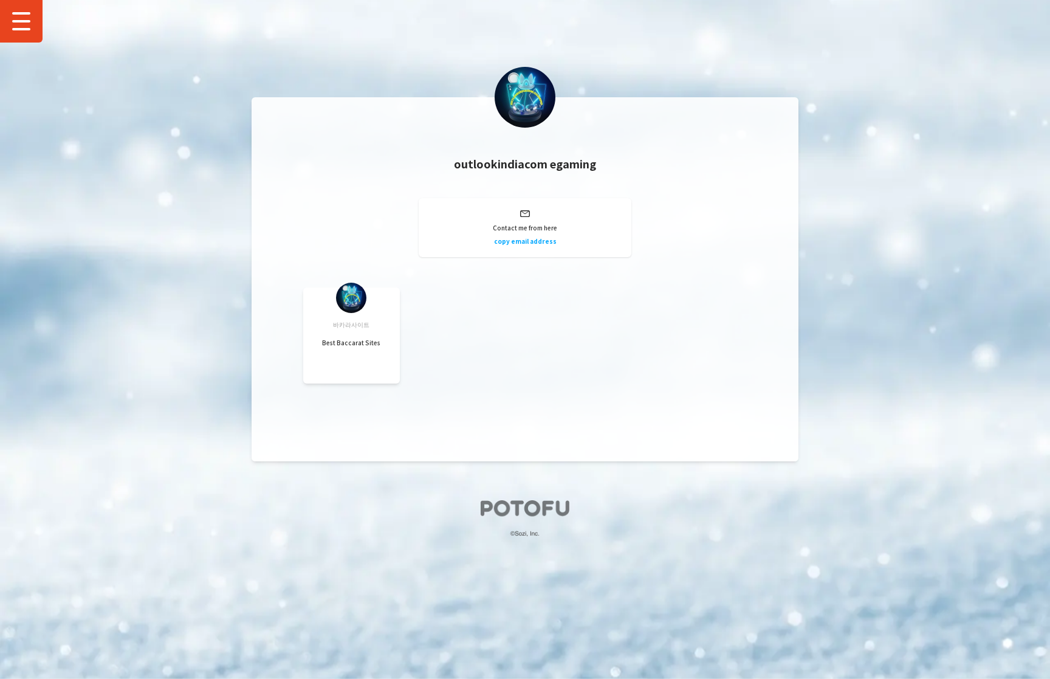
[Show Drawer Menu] (21, 21)
